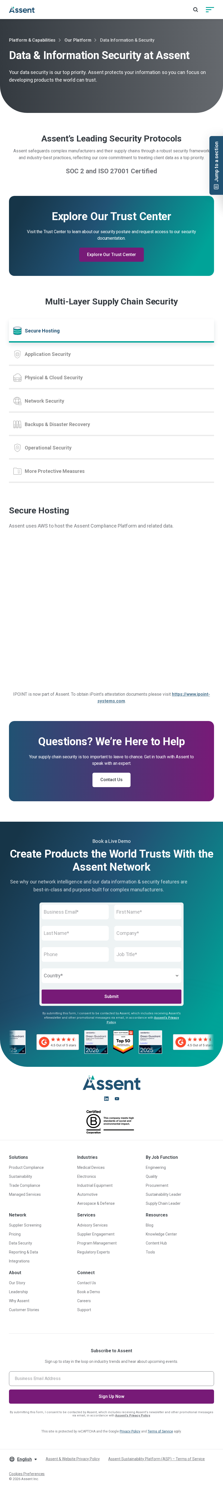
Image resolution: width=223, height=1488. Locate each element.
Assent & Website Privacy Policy (73, 1459)
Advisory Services (92, 1225)
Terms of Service (160, 1431)
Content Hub (156, 1243)
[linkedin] (106, 1098)
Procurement (157, 1185)
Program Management (97, 1243)
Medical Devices (91, 1167)
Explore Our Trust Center (111, 254)
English (24, 1459)
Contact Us (111, 779)
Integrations (19, 1261)
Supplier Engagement (95, 1234)
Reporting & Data (23, 1252)
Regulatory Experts (93, 1252)
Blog (149, 1225)
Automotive (87, 1194)
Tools (150, 1252)
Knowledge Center (161, 1234)
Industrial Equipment (94, 1185)
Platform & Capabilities (32, 40)
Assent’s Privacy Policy (132, 1415)
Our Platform (77, 40)
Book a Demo (88, 1292)
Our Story (17, 1283)
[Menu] (210, 9)
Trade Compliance (24, 1185)
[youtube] (117, 1098)
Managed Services (25, 1194)
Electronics (86, 1176)
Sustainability (20, 1176)
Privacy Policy (130, 1431)
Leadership (18, 1292)
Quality (152, 1176)
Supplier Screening (25, 1225)
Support (84, 1310)
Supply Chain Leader (163, 1203)
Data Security (20, 1243)
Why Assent (19, 1301)
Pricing (15, 1234)
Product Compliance (26, 1167)
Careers (84, 1301)
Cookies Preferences (27, 1474)
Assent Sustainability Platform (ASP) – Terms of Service (156, 1459)
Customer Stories (24, 1310)
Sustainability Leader (163, 1194)
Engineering (156, 1167)
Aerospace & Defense (95, 1203)
